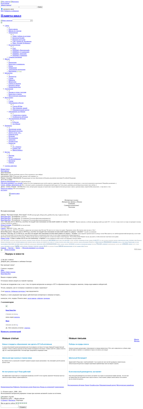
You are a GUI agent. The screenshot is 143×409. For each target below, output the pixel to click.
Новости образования (8, 181)
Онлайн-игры (13, 141)
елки (103, 240)
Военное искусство (18, 39)
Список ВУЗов (17, 106)
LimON (3, 228)
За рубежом (16, 124)
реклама (62, 244)
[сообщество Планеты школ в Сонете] (26, 403)
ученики (30, 246)
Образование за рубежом (17, 111)
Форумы (11, 155)
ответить (17, 317)
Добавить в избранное (11, 11)
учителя (35, 246)
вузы (63, 240)
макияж (71, 242)
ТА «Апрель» (16, 147)
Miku (2, 270)
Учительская (9, 89)
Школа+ (7, 59)
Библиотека (8, 73)
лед (54, 242)
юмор (82, 246)
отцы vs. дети (121, 242)
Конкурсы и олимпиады (17, 64)
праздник (11, 244)
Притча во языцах (7, 188)
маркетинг (75, 242)
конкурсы (38, 242)
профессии (26, 244)
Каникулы (12, 143)
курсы (48, 242)
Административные (15, 57)
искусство (13, 242)
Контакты (12, 161)
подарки (137, 242)
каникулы (22, 242)
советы (130, 244)
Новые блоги (5, 169)
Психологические (14, 45)
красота (45, 242)
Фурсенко (56, 246)
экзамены (79, 246)
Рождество (94, 244)
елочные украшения (108, 240)
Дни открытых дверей (19, 108)
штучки (75, 246)
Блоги (11, 157)
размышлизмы (51, 244)
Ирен (7, 321)
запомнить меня (8, 9)
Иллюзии (12, 136)
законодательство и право (123, 240)
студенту (137, 244)
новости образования (84, 242)
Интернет (139, 240)
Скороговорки (59, 387)
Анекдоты (12, 139)
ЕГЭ (98, 240)
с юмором (104, 244)
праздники (16, 244)
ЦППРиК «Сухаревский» (20, 52)
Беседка (7, 152)
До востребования (15, 159)
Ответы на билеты (15, 83)
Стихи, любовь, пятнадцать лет (11, 185)
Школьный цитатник (16, 131)
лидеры (67, 242)
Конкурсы (36, 387)
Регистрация (5, 3)
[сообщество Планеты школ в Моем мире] (24, 403)
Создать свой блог (11, 166)
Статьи (11, 78)
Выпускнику (9, 97)
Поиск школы (13, 29)
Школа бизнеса (17, 150)
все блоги (4, 190)
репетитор (67, 244)
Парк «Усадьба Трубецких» (21, 43)
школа (60, 246)
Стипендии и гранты (19, 115)
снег (121, 244)
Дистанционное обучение (17, 118)
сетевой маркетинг (111, 244)
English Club (16, 148)
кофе (42, 242)
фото (45, 246)
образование (108, 242)
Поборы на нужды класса (79, 344)
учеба (17, 246)
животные (116, 240)
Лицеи (87, 385)
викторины (38, 240)
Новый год (92, 242)
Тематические (13, 32)
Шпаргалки (12, 82)
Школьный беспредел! (78, 358)
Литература (12, 76)
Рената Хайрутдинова (8, 272)
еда (100, 240)
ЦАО (14, 48)
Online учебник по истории (21, 36)
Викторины (15, 71)
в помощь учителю (31, 240)
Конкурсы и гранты (15, 94)
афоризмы (24, 240)
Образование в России (16, 103)
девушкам (76, 240)
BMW (2, 240)
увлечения (12, 246)
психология (39, 244)
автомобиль (12, 240)
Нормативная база (15, 87)
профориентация (33, 244)
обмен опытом (99, 242)
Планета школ (11, 15)
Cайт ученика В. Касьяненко (22, 41)
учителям (41, 246)
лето (65, 242)
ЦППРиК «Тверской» (19, 54)
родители (71, 244)
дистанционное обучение (84, 240)
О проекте (4, 400)
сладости (117, 244)
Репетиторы (13, 62)
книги (26, 242)
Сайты (7, 25)
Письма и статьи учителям (17, 92)
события (125, 244)
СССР (134, 244)
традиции (7, 246)
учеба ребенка (24, 246)
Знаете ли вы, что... (15, 132)
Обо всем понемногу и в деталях (12, 183)
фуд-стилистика (51, 246)
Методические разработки (17, 96)
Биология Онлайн (18, 38)
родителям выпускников (85, 244)
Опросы (11, 162)
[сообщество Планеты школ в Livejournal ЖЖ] (16, 403)
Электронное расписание (17, 69)
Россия (99, 244)
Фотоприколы (13, 138)
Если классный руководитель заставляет (85, 372)
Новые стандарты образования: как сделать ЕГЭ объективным (27, 344)
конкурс (34, 242)
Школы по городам (15, 31)
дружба (95, 240)
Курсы (11, 66)
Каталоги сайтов (14, 85)
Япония (86, 246)
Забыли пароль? (6, 5)
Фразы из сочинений (47, 387)
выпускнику (67, 240)
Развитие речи (13, 134)
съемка (2, 246)
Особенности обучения (20, 117)
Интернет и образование (6, 242)
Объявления (13, 68)
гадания (71, 240)
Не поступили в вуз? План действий (16, 372)
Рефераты (12, 80)
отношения (115, 242)
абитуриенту (7, 240)
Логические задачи (15, 129)
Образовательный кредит (20, 110)
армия (20, 240)
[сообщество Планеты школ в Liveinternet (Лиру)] (18, 403)
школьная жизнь (68, 246)
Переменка (8, 125)
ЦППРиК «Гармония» (19, 55)
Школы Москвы (136, 340)
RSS (2, 11)
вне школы (52, 240)
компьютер (30, 242)
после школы (4, 244)
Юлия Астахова (6, 225)
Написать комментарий (11, 332)
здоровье (131, 240)
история (18, 242)
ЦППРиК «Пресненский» (21, 50)
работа (44, 244)
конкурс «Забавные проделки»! (15, 291)
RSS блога (137, 249)
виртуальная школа (44, 240)
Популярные (5, 171)
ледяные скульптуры (59, 242)
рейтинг (58, 244)
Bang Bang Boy (6, 216)
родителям (77, 244)
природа (22, 244)
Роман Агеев (5, 238)
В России (15, 122)
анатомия (17, 240)
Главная (3, 248)
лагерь (51, 242)
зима (135, 240)
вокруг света (59, 240)
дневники (91, 240)
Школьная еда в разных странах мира (17, 358)
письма (126, 242)
